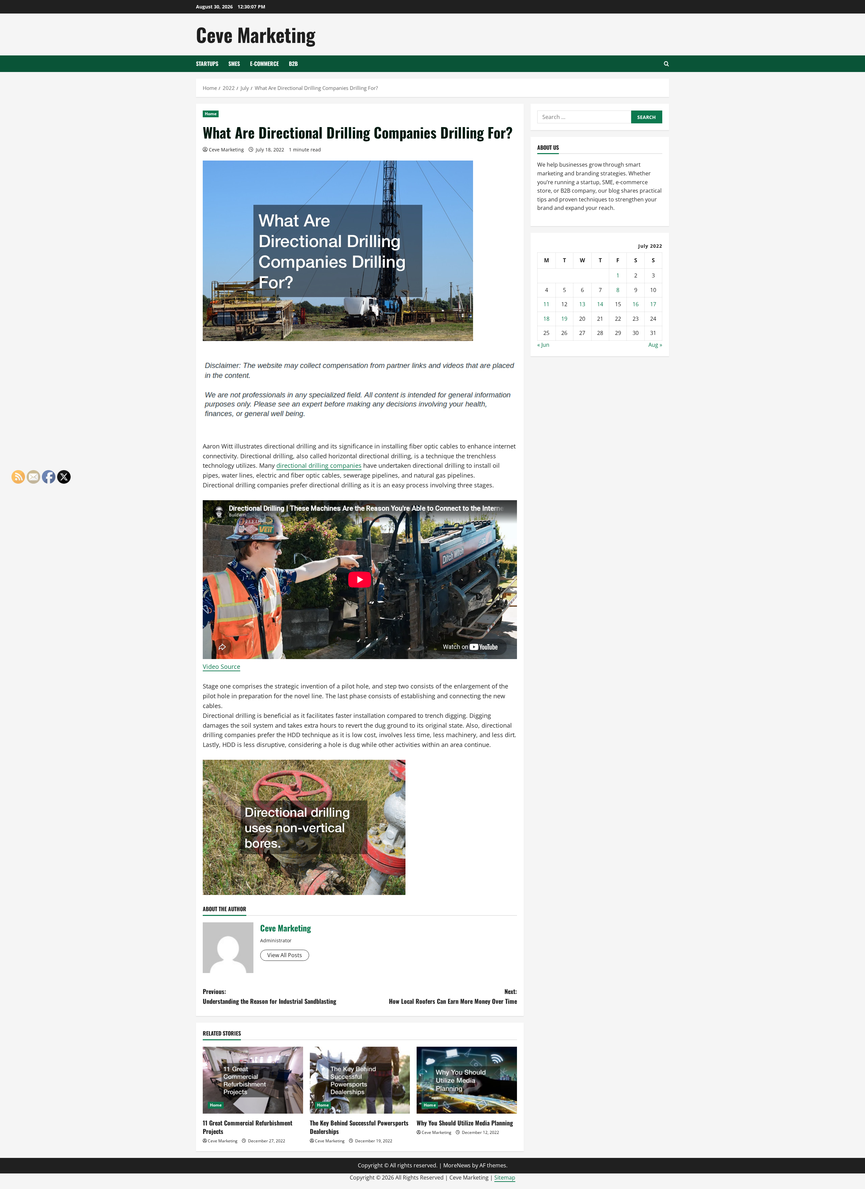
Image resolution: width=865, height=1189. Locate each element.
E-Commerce (264, 63)
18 (546, 318)
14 (600, 304)
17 (653, 304)
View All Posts (284, 955)
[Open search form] (666, 63)
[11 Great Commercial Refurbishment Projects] (253, 1080)
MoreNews (457, 1165)
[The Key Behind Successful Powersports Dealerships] (360, 1080)
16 (636, 304)
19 (564, 318)
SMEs (234, 63)
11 (546, 304)
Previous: (269, 996)
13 (582, 304)
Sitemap (504, 1177)
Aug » (655, 344)
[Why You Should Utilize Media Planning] (467, 1080)
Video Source (221, 666)
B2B (293, 63)
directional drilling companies (319, 465)
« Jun (543, 344)
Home (211, 114)
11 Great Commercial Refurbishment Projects (247, 1127)
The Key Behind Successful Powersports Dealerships (359, 1127)
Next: (453, 996)
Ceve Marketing (255, 34)
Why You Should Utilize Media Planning (465, 1122)
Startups (207, 63)
